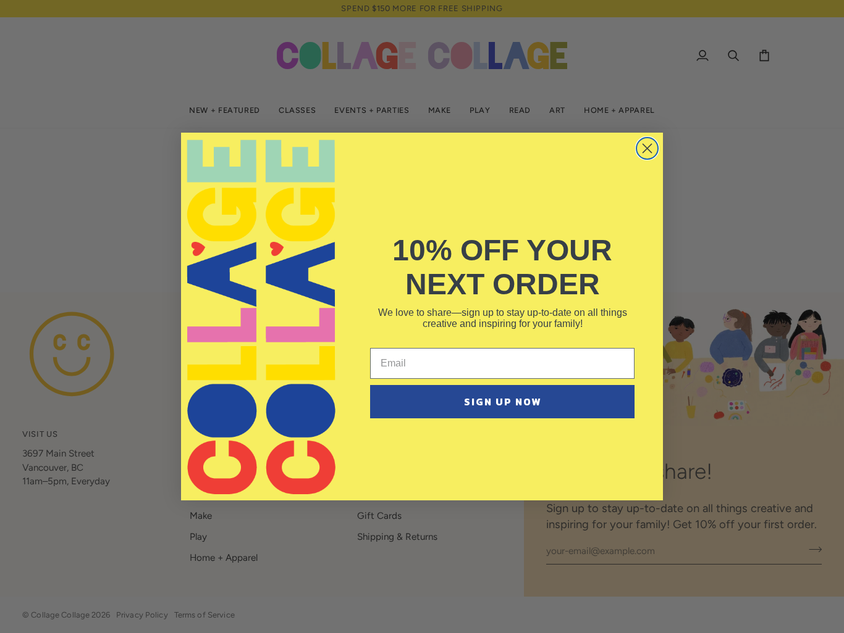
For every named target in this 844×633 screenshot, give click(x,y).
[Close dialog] (647, 148)
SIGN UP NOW (502, 401)
